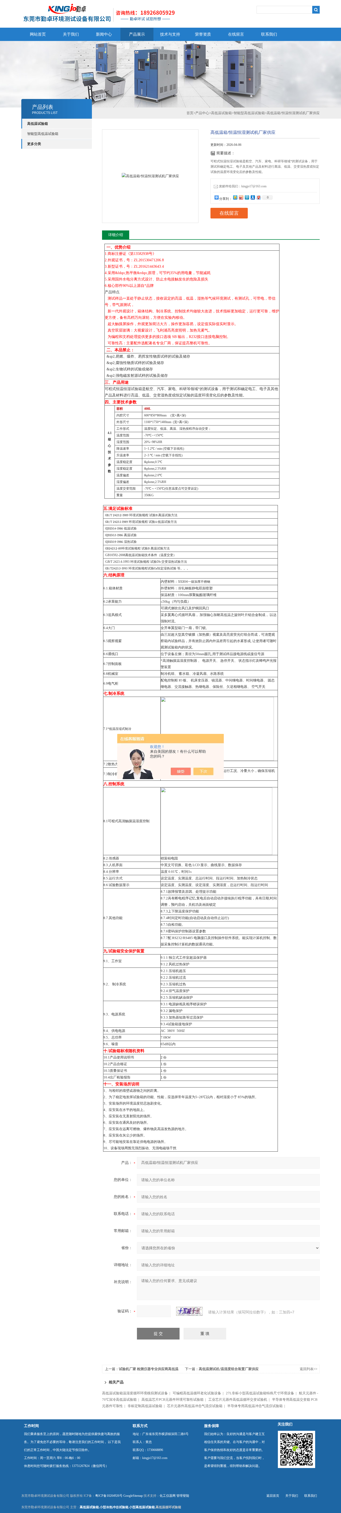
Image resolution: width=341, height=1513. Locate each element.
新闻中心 (104, 34)
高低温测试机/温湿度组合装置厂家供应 (229, 1369)
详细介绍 (115, 235)
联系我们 (269, 34)
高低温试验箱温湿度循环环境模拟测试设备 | (137, 1393)
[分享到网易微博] (258, 197)
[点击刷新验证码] (189, 1311)
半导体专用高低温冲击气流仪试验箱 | (257, 1406)
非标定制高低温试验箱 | (147, 1406)
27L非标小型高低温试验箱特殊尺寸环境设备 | (262, 1393)
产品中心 (202, 113)
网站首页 (38, 34)
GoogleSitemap (133, 1496)
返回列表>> (308, 1369)
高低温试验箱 (221, 113)
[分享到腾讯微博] (247, 197)
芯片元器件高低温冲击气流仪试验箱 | (196, 1406)
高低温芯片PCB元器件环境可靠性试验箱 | (174, 1400)
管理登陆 (182, 1496)
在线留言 (236, 34)
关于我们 (71, 34)
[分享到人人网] (252, 197)
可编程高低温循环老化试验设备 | (199, 1393)
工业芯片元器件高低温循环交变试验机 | (239, 1400)
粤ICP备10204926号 (109, 1496)
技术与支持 (170, 34)
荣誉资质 (203, 34)
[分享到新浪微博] (241, 197)
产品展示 (137, 34)
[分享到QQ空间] (235, 197)
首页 (189, 113)
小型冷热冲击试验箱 (114, 1507)
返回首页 (272, 1496)
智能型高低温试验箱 (42, 134)
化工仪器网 (168, 1496)
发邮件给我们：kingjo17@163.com (242, 186)
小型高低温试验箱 (142, 1507)
